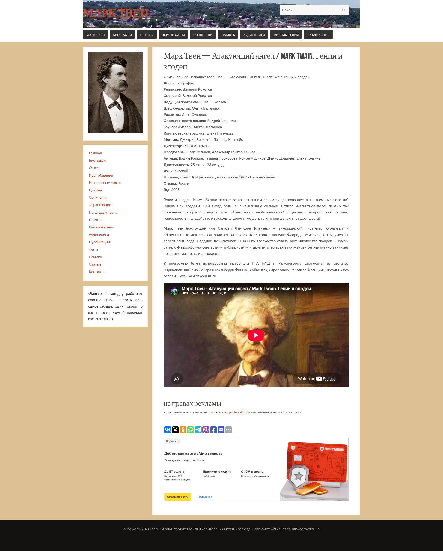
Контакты (97, 272)
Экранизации (100, 205)
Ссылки (95, 257)
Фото (93, 250)
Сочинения (98, 197)
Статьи (95, 264)
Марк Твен (116, 13)
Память (95, 220)
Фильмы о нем (101, 227)
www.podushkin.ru (234, 412)
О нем (94, 168)
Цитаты (95, 190)
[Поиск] (343, 10)
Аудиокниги (99, 235)
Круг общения (101, 175)
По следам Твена (103, 212)
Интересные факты (105, 183)
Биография (98, 160)
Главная (95, 153)
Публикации (99, 242)
